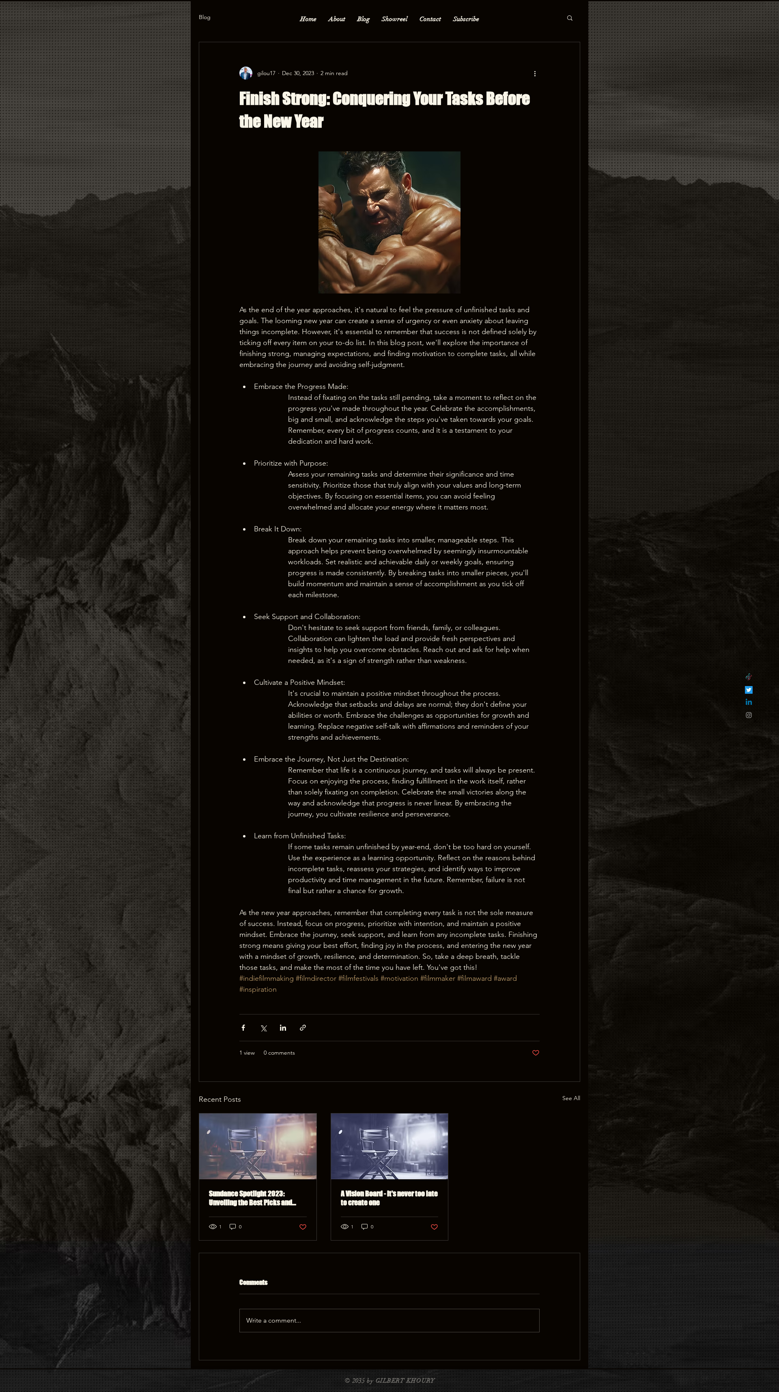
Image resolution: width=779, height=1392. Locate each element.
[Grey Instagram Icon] (749, 715)
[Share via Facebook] (243, 1028)
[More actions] (535, 73)
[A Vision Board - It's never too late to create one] (389, 1146)
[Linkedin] (749, 702)
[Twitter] (749, 690)
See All (571, 1098)
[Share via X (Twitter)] (263, 1028)
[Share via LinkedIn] (283, 1028)
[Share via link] (303, 1028)
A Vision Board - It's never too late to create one (389, 1198)
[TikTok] (749, 677)
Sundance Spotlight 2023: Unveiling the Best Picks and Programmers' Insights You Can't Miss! (256, 1198)
